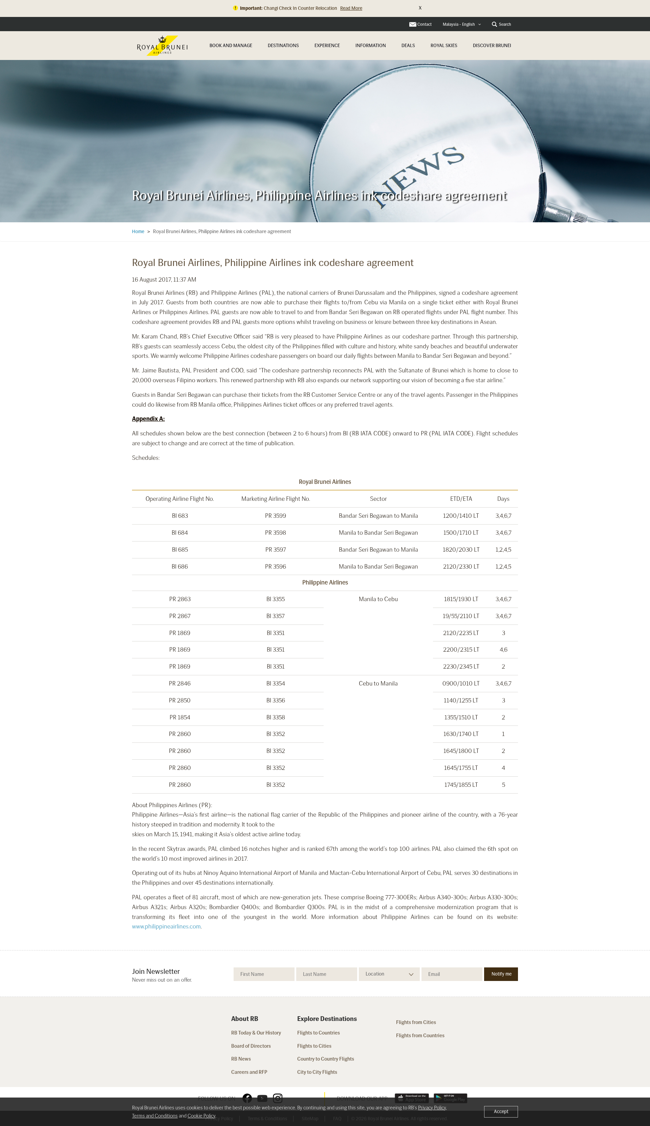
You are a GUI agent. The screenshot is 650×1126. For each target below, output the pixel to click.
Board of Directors (251, 1046)
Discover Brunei (492, 45)
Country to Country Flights (326, 1059)
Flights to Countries (318, 1033)
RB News (241, 1059)
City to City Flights (317, 1072)
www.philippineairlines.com (166, 926)
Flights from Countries (420, 1035)
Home (138, 231)
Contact (424, 24)
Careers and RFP (249, 1072)
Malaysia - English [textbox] (459, 24)
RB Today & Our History (256, 1033)
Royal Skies (444, 45)
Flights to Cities (314, 1046)
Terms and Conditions (155, 1116)
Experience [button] (327, 45)
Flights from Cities (416, 1022)
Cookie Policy (201, 1116)
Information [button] (370, 45)
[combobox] (462, 24)
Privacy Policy (432, 1108)
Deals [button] (408, 45)
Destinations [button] (283, 45)
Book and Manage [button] (231, 45)
